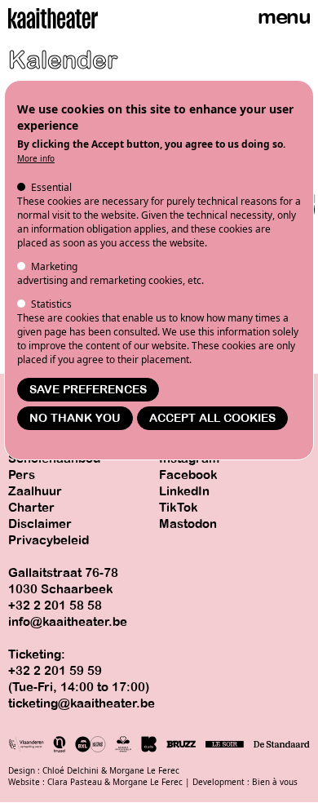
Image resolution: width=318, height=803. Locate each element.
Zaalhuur (35, 491)
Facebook (188, 475)
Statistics (51, 304)
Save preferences (88, 390)
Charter (31, 507)
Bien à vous (275, 781)
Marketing (54, 266)
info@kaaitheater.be (67, 621)
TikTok (178, 507)
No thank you (75, 418)
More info (36, 158)
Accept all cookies (212, 418)
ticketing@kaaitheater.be (81, 703)
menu (284, 16)
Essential (51, 187)
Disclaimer (40, 524)
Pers (21, 475)
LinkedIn (184, 491)
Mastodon (188, 524)
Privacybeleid (48, 540)
